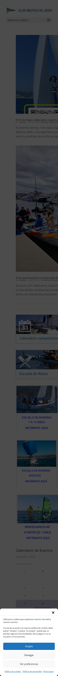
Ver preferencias (29, 664)
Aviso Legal (48, 671)
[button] (53, 612)
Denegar (29, 655)
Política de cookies (13, 671)
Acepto (29, 646)
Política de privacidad (32, 671)
